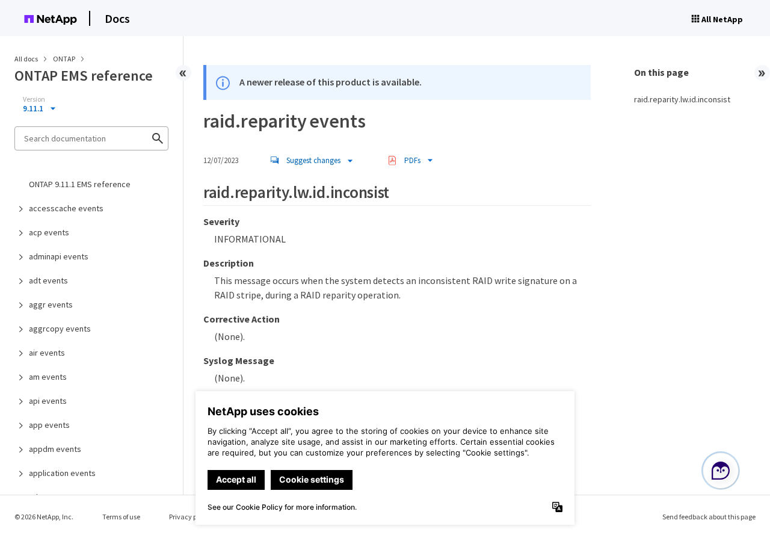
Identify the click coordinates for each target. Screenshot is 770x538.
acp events (49, 232)
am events (48, 376)
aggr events (51, 304)
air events (47, 352)
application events (62, 473)
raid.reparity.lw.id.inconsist (682, 99)
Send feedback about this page (709, 516)
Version (34, 99)
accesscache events (66, 208)
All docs (26, 58)
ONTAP (64, 58)
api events (48, 400)
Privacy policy (190, 516)
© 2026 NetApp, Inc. (43, 516)
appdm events (55, 449)
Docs (117, 18)
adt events (48, 280)
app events (49, 424)
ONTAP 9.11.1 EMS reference (80, 184)
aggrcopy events (60, 328)
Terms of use (121, 516)
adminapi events (58, 256)
